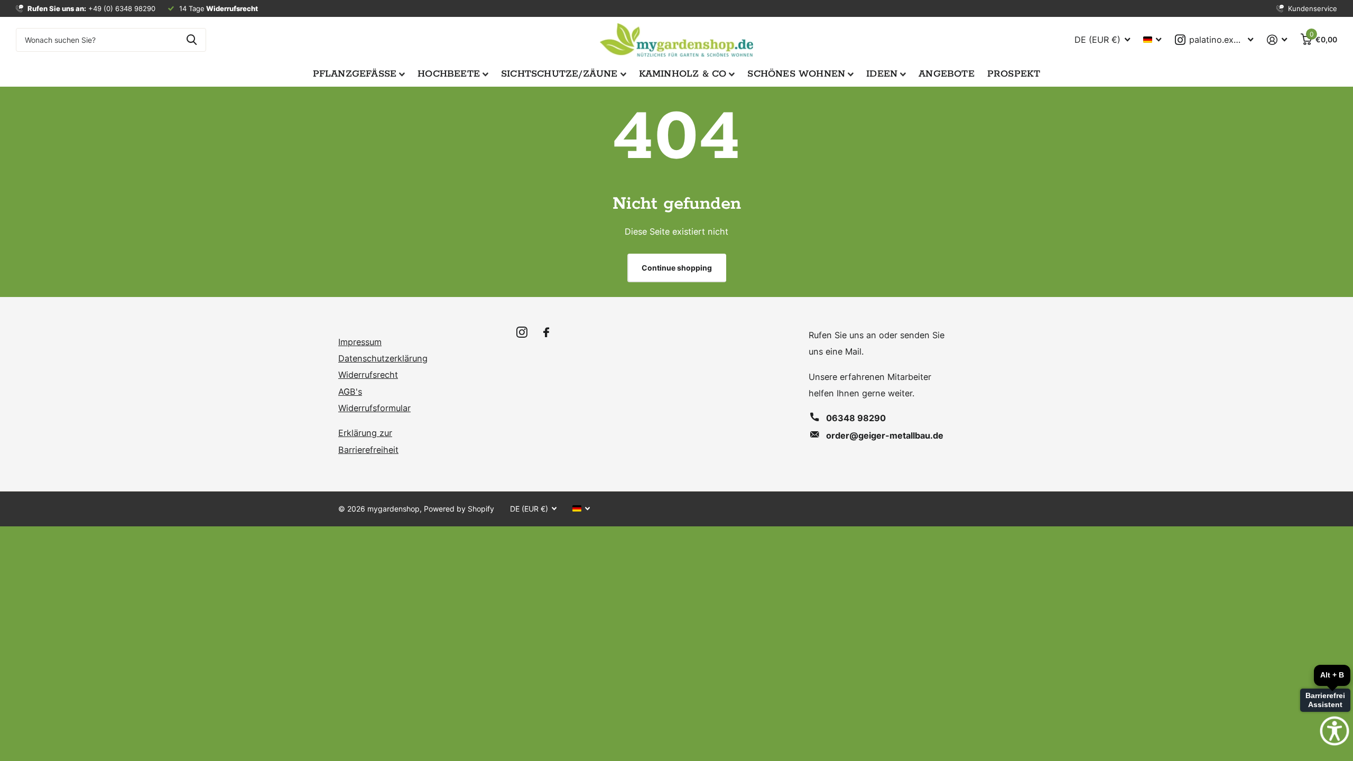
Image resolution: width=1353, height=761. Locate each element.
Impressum (360, 342)
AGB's (350, 391)
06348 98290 (856, 418)
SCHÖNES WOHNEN (796, 74)
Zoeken (191, 40)
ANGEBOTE (947, 74)
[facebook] (546, 333)
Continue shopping (677, 267)
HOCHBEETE (449, 74)
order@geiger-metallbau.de (884, 435)
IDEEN (881, 74)
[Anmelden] (1276, 40)
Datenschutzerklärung (383, 358)
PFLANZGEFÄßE (355, 74)
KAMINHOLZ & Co (683, 74)
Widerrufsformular (374, 408)
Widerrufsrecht (368, 374)
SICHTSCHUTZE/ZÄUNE (559, 74)
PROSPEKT (1014, 74)
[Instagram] (521, 332)
